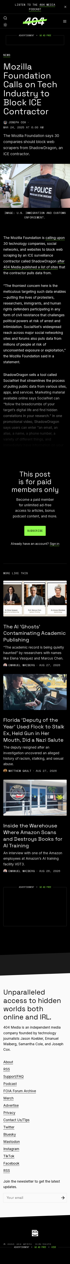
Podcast (10, 1084)
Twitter (8, 1127)
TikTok (8, 1156)
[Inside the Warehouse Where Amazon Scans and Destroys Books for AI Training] (35, 798)
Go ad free (45, 35)
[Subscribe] (63, 1197)
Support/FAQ (13, 1076)
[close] (65, 7)
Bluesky (9, 1134)
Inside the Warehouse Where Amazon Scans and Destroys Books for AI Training (32, 835)
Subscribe (35, 531)
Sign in (54, 544)
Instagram (11, 1149)
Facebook (11, 1163)
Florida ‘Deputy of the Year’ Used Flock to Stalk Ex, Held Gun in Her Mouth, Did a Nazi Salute (33, 730)
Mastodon (11, 1142)
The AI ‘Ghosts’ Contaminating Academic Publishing (34, 633)
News (6, 55)
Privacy (9, 1113)
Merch (8, 1098)
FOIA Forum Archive (19, 1091)
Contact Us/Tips (16, 1120)
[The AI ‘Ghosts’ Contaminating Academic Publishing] (35, 599)
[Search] (5, 18)
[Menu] (65, 21)
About (8, 1062)
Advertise (11, 1105)
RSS (6, 1069)
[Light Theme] (5, 25)
